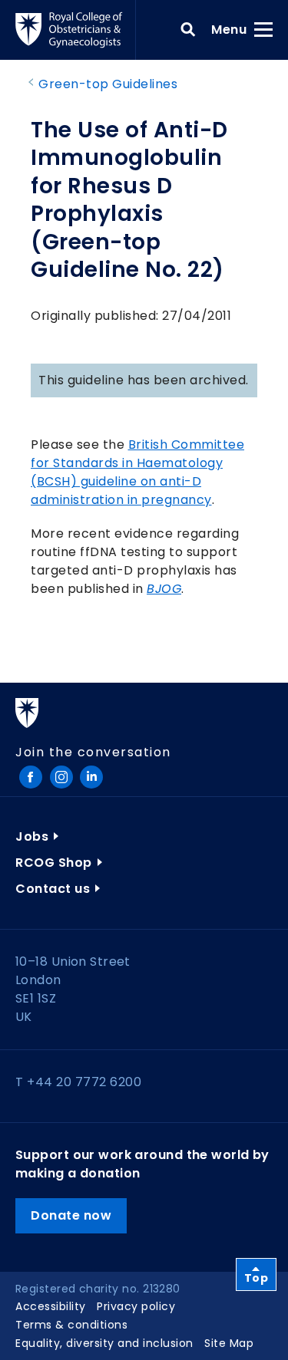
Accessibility (50, 1306)
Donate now (71, 1215)
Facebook (30, 777)
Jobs (31, 836)
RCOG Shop (53, 862)
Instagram (61, 777)
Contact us (52, 888)
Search (188, 30)
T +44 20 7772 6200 (78, 1082)
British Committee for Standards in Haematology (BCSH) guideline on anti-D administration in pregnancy (137, 472)
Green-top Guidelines (107, 84)
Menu (234, 29)
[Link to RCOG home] (75, 30)
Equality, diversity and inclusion (104, 1343)
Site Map (228, 1343)
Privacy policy (136, 1306)
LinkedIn (91, 777)
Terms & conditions (71, 1324)
